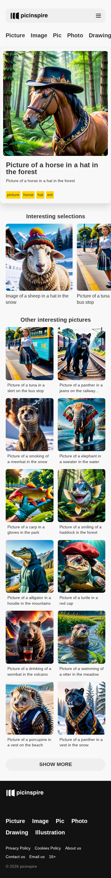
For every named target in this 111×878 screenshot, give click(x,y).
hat (40, 194)
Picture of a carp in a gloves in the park (26, 530)
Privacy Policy (18, 848)
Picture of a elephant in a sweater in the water (80, 459)
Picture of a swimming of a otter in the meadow (81, 671)
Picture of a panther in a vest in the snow (81, 742)
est (50, 194)
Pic (57, 35)
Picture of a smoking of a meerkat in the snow (28, 459)
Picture (15, 35)
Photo (75, 35)
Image (39, 35)
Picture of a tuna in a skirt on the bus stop (26, 388)
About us (73, 848)
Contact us (15, 856)
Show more (55, 764)
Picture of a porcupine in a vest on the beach (29, 742)
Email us (37, 856)
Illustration (50, 832)
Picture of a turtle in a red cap (78, 600)
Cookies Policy (48, 848)
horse (28, 194)
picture (13, 194)
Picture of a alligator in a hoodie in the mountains (29, 600)
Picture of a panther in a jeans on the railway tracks (81, 388)
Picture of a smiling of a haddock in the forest (80, 530)
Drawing (17, 832)
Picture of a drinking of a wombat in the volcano (29, 671)
